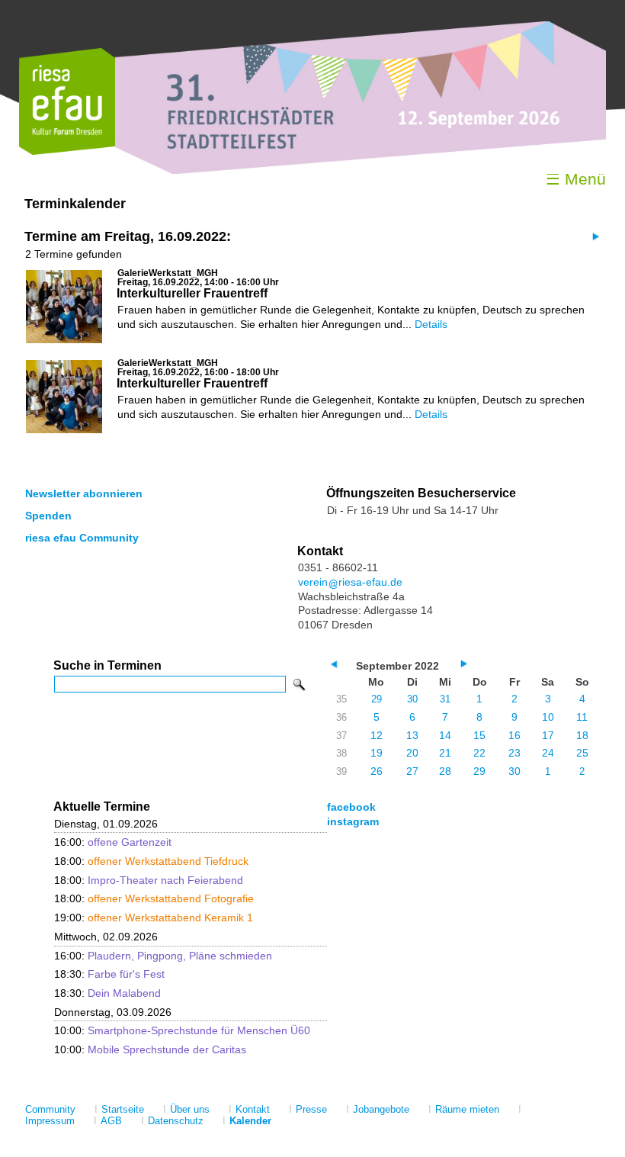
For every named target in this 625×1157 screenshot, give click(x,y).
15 (479, 735)
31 (445, 699)
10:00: (182, 1030)
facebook (351, 807)
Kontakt (253, 1109)
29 (376, 699)
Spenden (48, 515)
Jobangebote (381, 1109)
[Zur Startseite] (67, 151)
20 (412, 753)
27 (412, 771)
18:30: (109, 974)
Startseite (122, 1109)
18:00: (151, 861)
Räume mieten (467, 1109)
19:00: (153, 917)
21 (445, 753)
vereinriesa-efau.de (350, 582)
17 (548, 735)
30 (412, 699)
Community (50, 1109)
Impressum (50, 1120)
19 (376, 753)
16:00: (112, 842)
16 (514, 735)
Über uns (190, 1109)
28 (445, 771)
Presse (311, 1109)
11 (582, 717)
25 (582, 753)
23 (514, 753)
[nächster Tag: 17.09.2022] (594, 236)
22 (479, 753)
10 (548, 717)
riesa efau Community (82, 538)
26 (376, 771)
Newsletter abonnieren (84, 493)
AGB (111, 1120)
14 (445, 735)
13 (412, 735)
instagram (353, 821)
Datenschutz (176, 1120)
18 (582, 735)
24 (548, 753)
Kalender (250, 1120)
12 (376, 735)
